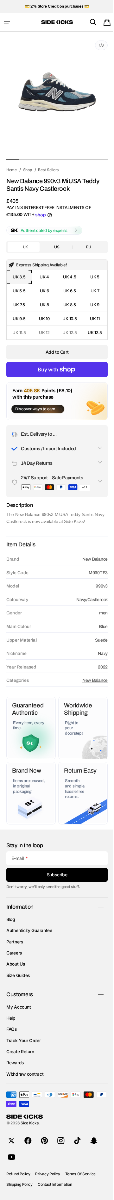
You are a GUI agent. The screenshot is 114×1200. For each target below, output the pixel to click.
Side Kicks (30, 1123)
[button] (7, 22)
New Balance (90, 680)
